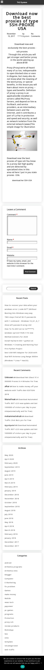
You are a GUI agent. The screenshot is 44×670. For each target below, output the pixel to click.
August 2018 (10, 510)
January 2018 (10, 538)
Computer (9, 578)
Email (10, 247)
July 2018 (9, 514)
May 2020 (9, 455)
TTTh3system (23, 36)
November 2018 (12, 498)
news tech (9, 602)
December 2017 (12, 542)
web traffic (10, 649)
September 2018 (12, 506)
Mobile (8, 598)
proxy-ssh (9, 622)
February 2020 (11, 463)
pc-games (9, 610)
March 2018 (10, 530)
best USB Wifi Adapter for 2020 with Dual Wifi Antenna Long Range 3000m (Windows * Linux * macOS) (21, 356)
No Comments (35, 34)
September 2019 (12, 467)
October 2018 (11, 502)
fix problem (10, 586)
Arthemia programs (13, 567)
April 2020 (9, 459)
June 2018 (9, 518)
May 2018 (9, 522)
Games (8, 590)
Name (10, 239)
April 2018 (9, 526)
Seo (6, 634)
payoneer (9, 606)
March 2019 (10, 483)
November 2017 (12, 546)
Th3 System (22, 2)
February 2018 (11, 534)
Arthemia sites (11, 571)
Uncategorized (11, 646)
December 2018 (12, 494)
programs (9, 614)
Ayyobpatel (10, 425)
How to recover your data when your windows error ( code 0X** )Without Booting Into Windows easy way (21, 309)
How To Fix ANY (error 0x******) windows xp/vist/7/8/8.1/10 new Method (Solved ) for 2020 (19, 333)
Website (10, 255)
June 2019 (9, 475)
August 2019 (10, 471)
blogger (8, 574)
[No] (41, 663)
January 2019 (10, 491)
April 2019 (9, 479)
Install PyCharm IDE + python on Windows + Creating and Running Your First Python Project (21, 345)
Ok (23, 667)
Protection (9, 618)
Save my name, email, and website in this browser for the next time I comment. (20, 263)
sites (7, 638)
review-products (12, 626)
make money (10, 594)
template (9, 642)
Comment (12, 214)
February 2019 (11, 487)
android (8, 563)
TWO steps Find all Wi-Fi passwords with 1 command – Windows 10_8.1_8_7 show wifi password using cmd (22, 321)
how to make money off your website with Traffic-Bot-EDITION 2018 (21, 390)
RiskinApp (9, 630)
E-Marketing (10, 582)
